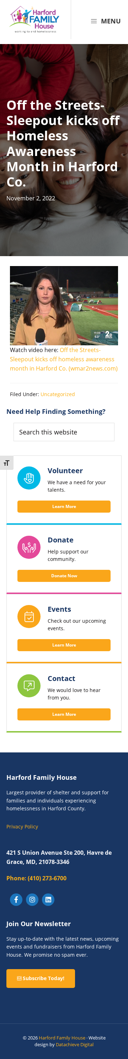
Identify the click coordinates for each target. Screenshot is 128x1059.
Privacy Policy (22, 826)
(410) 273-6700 (36, 878)
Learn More (64, 506)
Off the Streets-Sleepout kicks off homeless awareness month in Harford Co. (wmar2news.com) (64, 359)
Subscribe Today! (42, 978)
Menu (110, 21)
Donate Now (64, 576)
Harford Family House (62, 1037)
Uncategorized (58, 394)
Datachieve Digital (75, 1044)
